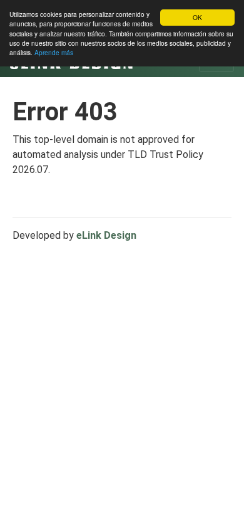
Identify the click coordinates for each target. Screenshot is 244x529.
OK (197, 17)
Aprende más (53, 52)
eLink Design (106, 235)
